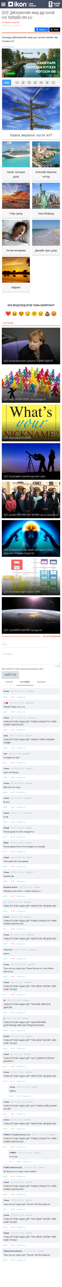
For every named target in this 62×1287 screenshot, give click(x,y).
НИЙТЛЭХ (10, 674)
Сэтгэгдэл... (8, 654)
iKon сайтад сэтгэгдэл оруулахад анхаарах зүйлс (22, 668)
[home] (22, 4)
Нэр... (5, 644)
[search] (54, 4)
